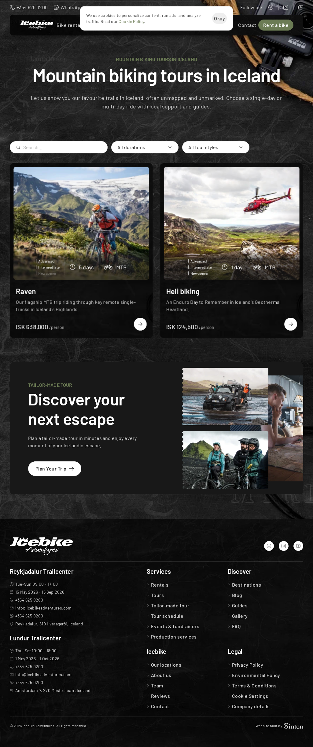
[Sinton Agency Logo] (293, 726)
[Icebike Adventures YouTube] (300, 7)
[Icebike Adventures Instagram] (285, 7)
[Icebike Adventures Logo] (36, 25)
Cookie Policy (131, 21)
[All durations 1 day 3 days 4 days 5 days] (145, 147)
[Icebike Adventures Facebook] (270, 7)
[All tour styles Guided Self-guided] (215, 147)
